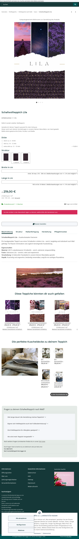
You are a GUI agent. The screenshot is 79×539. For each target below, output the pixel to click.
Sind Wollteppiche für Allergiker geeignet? (23, 430)
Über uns (5, 476)
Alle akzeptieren (21, 518)
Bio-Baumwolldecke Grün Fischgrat (46, 360)
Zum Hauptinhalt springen (9, 1)
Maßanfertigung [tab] (32, 232)
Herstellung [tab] (46, 232)
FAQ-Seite (42, 441)
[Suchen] (75, 4)
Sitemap (30, 480)
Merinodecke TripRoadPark (45, 381)
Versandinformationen (9, 483)
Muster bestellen (39, 224)
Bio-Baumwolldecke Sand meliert (59, 360)
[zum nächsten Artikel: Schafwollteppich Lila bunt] (72, 12)
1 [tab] (36, 102)
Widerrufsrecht (33, 486)
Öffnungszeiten (7, 473)
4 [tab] (42, 102)
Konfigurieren (21, 525)
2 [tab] (38, 102)
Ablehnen (21, 530)
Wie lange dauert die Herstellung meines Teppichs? (26, 417)
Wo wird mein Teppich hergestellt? (20, 437)
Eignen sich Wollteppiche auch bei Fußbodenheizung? (27, 424)
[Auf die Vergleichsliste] (43, 351)
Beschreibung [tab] (7, 232)
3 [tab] (40, 102)
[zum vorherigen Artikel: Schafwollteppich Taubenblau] (75, 12)
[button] (46, 357)
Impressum (37, 533)
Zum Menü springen (37, 1)
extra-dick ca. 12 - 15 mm (40, 146)
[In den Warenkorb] (3, 17)
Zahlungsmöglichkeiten (9, 480)
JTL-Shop (69, 536)
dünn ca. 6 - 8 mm (10, 141)
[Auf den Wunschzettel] (48, 351)
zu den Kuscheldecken (59, 394)
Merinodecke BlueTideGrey (58, 384)
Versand (17, 198)
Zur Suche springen (24, 1)
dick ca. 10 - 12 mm (10, 143)
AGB (29, 476)
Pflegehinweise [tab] (60, 232)
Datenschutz (47, 533)
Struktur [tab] (19, 232)
